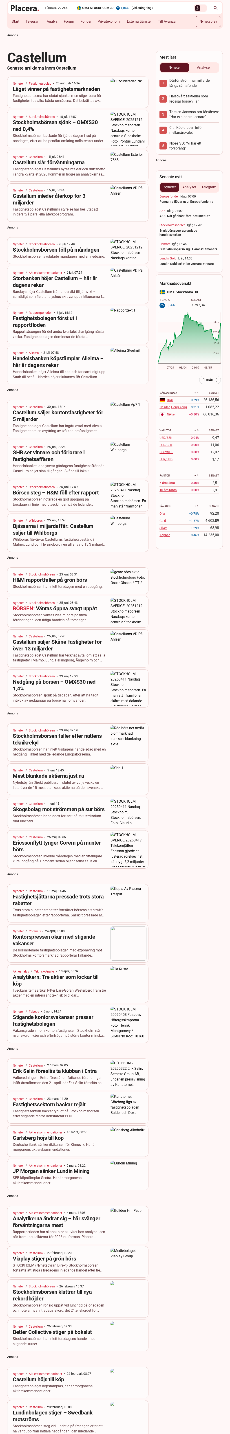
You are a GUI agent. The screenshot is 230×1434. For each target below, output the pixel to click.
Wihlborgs (36, 520)
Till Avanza (167, 21)
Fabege (34, 1011)
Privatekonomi (109, 21)
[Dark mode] (197, 8)
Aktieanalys (21, 971)
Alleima (34, 353)
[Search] (215, 8)
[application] (189, 341)
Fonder (85, 21)
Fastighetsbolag (40, 83)
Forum (69, 21)
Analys (52, 21)
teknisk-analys (44, 971)
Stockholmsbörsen (42, 117)
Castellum (36, 157)
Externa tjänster (139, 21)
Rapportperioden (40, 312)
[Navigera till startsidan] (25, 8)
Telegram (33, 21)
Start (15, 21)
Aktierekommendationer (45, 273)
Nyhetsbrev (208, 21)
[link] (77, 92)
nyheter (18, 83)
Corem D (35, 931)
